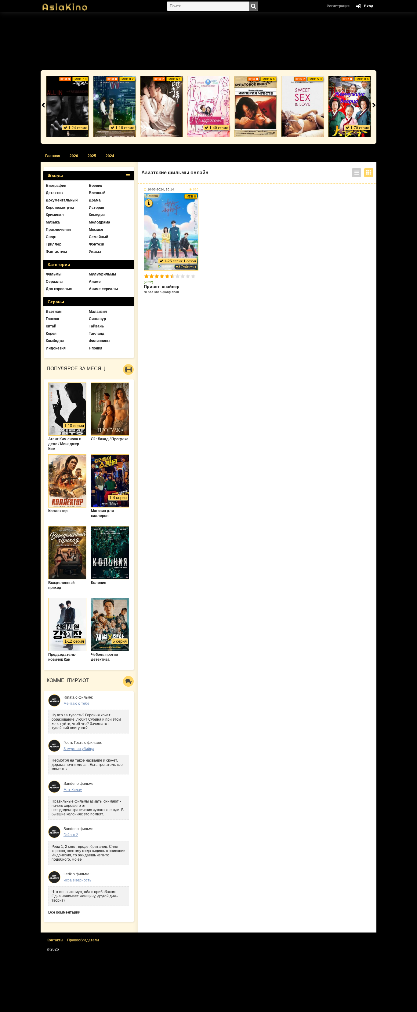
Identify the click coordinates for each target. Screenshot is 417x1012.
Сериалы (54, 281)
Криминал (55, 215)
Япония (95, 348)
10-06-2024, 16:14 (160, 189)
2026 (74, 156)
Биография (56, 185)
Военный (97, 193)
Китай (51, 326)
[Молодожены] (208, 106)
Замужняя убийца (78, 749)
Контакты (55, 940)
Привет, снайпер (161, 289)
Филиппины (99, 341)
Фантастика (56, 251)
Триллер (53, 244)
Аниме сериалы (103, 289)
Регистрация (338, 6)
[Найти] (253, 6)
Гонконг (53, 319)
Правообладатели (83, 940)
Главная (52, 156)
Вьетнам (54, 311)
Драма (95, 200)
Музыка (53, 222)
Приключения (58, 229)
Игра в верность (77, 880)
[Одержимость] (161, 106)
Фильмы (53, 274)
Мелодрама (99, 222)
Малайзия (98, 311)
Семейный (98, 237)
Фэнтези (96, 244)
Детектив (54, 193)
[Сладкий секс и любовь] (302, 106)
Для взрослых (59, 289)
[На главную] (71, 4)
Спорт (51, 237)
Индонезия (56, 348)
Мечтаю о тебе (76, 703)
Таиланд (96, 333)
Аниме (95, 281)
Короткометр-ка (60, 207)
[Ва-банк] (67, 106)
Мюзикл (96, 229)
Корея (51, 333)
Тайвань (96, 326)
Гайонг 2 (70, 835)
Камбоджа (55, 341)
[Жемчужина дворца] (349, 106)
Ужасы (95, 251)
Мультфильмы (102, 274)
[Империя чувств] (255, 106)
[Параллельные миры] (114, 106)
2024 (110, 156)
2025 (92, 156)
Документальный (62, 200)
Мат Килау (72, 790)
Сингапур (97, 319)
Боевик (95, 185)
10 (193, 276)
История (96, 207)
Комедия (97, 215)
